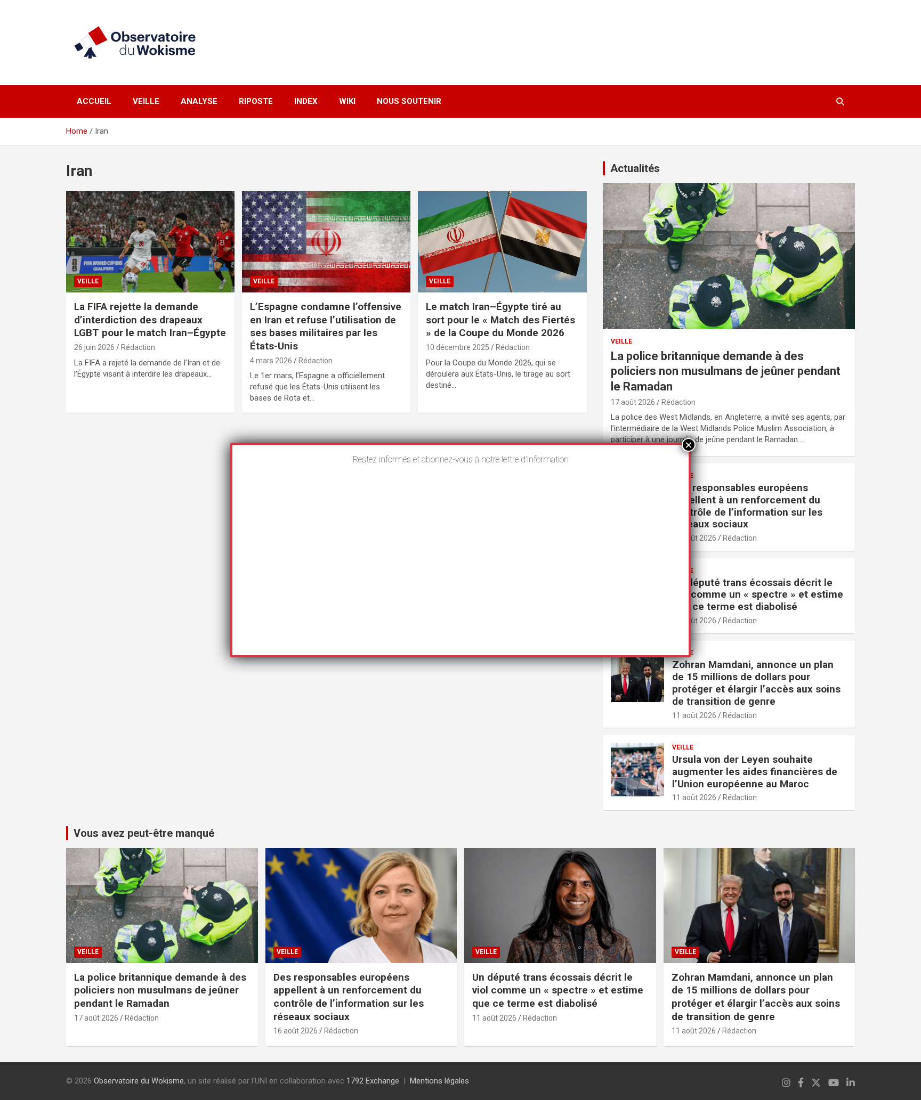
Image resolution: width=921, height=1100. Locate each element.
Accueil (94, 101)
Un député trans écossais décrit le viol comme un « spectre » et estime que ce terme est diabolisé (757, 594)
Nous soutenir (409, 101)
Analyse (199, 101)
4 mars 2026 (271, 360)
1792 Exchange (372, 1081)
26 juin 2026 (94, 347)
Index (306, 101)
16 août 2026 (694, 538)
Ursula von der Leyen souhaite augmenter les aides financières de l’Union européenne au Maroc (754, 771)
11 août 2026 (694, 620)
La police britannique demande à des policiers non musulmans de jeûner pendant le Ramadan (726, 371)
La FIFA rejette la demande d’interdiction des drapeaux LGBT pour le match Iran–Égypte (150, 319)
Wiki (347, 101)
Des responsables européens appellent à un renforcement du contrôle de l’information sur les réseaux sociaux (747, 506)
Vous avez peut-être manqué (144, 833)
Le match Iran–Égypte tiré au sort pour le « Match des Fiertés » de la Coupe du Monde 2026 (500, 319)
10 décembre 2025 (457, 347)
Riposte (256, 101)
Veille (146, 101)
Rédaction (138, 347)
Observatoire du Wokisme (139, 1081)
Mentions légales (439, 1081)
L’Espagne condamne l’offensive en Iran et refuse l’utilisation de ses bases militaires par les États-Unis (325, 326)
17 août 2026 (633, 402)
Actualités (635, 168)
